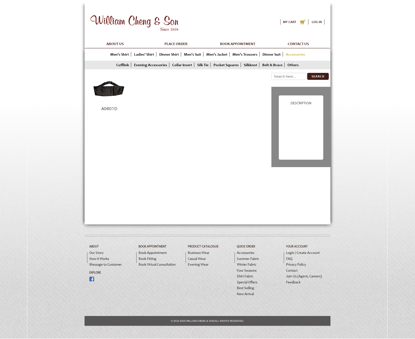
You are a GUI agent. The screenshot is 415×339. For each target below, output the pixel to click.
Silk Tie (202, 65)
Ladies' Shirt (144, 54)
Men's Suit (192, 54)
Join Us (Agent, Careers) (304, 276)
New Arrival (245, 294)
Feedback (293, 282)
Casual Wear (197, 259)
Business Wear (198, 253)
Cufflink (122, 65)
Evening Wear (198, 264)
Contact (292, 270)
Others (293, 65)
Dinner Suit (271, 54)
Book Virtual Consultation (157, 264)
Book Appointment (237, 43)
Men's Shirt (119, 54)
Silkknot (250, 65)
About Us (115, 43)
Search (317, 76)
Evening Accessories (150, 65)
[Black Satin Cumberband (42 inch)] (109, 103)
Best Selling (245, 288)
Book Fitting (147, 259)
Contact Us (298, 43)
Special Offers (247, 282)
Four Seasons (246, 270)
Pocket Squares (226, 65)
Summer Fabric (248, 259)
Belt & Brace (272, 65)
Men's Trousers (244, 54)
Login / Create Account (303, 253)
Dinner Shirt (169, 54)
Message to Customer (105, 264)
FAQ (289, 259)
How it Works (99, 259)
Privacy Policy (296, 264)
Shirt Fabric (245, 276)
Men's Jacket (216, 54)
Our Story (96, 253)
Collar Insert (182, 65)
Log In (317, 22)
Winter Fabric (246, 264)
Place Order (176, 43)
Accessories (245, 253)
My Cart (289, 22)
